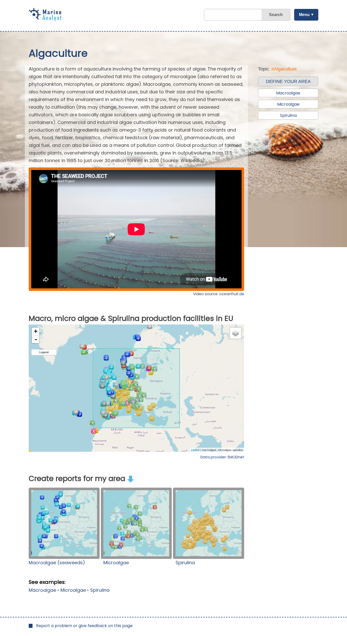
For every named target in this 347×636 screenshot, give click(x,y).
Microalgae (116, 562)
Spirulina (185, 562)
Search (276, 14)
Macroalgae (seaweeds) (57, 562)
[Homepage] (46, 19)
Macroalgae (42, 590)
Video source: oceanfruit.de (218, 293)
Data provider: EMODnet (222, 457)
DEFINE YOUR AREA (288, 81)
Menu (304, 14)
